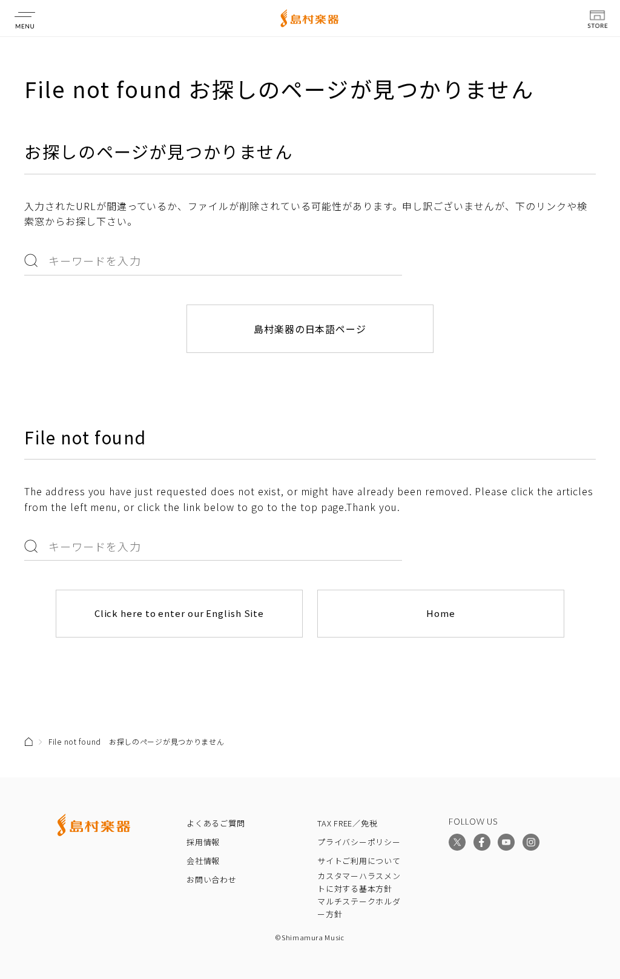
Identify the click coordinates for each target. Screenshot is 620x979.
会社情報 (203, 860)
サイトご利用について (359, 860)
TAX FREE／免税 (347, 823)
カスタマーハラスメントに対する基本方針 (359, 882)
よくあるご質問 (215, 823)
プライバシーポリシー (359, 842)
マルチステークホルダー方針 (359, 907)
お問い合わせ (211, 879)
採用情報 (203, 842)
